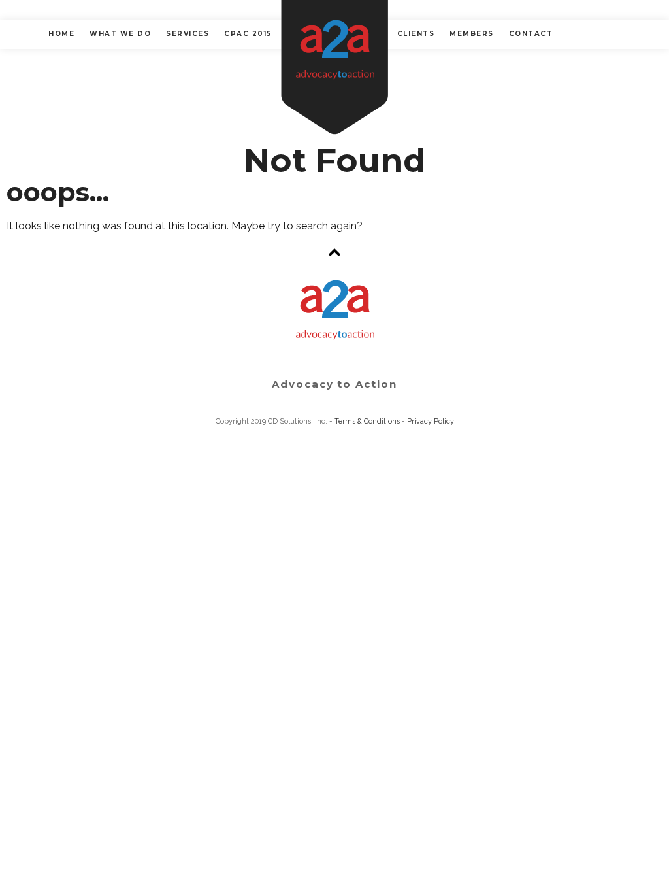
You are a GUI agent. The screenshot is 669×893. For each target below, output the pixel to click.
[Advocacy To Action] (334, 67)
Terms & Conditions (367, 421)
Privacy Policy (430, 421)
